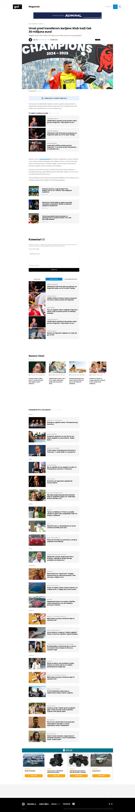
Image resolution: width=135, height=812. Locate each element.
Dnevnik (31, 804)
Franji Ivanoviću (45, 159)
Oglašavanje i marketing (80, 808)
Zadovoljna (44, 804)
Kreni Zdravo (73, 804)
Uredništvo (71, 808)
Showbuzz (56, 804)
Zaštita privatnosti (98, 808)
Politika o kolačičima (108, 808)
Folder (66, 804)
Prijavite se (54, 269)
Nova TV (23, 804)
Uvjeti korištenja (90, 808)
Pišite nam (66, 808)
